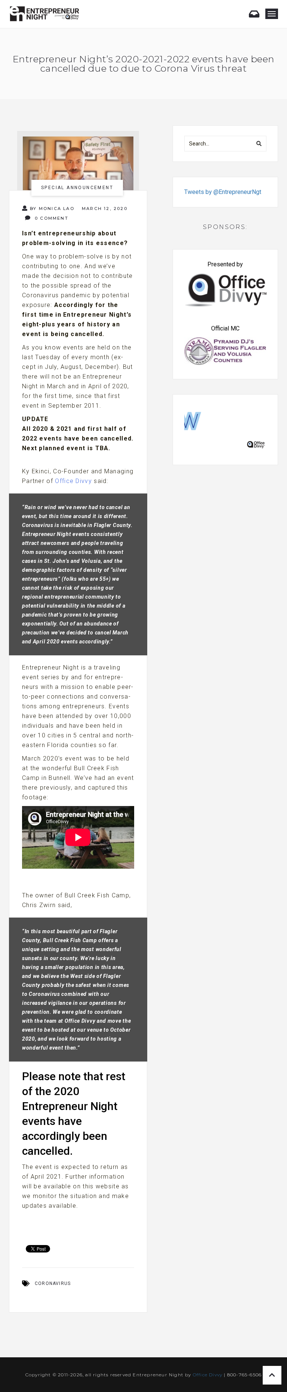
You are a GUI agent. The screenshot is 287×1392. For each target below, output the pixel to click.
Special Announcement (77, 187)
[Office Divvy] (225, 427)
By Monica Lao (52, 208)
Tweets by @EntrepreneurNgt (222, 191)
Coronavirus (53, 1283)
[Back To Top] (272, 1375)
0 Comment (50, 218)
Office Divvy (73, 481)
